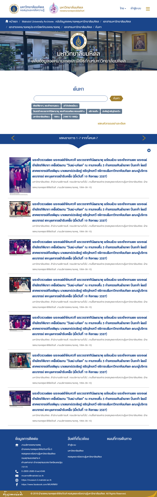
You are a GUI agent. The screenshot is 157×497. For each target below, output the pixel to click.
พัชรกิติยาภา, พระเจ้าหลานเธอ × (46, 106)
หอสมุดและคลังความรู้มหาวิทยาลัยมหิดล (85, 457)
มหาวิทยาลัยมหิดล (75, 451)
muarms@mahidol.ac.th (32, 476)
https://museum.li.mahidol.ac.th (36, 480)
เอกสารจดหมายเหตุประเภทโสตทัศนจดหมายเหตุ (34, 27)
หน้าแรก (13, 21)
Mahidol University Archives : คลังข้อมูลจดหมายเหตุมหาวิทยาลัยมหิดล (60, 21)
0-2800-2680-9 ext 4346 (33, 471)
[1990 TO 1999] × (70, 116)
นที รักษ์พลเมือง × (70, 106)
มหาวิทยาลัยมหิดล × (41, 116)
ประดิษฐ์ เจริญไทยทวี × (111, 111)
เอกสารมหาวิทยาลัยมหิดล (117, 21)
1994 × (56, 116)
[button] (123, 8)
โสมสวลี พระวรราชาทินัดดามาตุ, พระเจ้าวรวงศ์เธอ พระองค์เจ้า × (59, 111)
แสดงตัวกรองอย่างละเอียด (112, 123)
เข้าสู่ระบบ (72, 445)
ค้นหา (116, 98)
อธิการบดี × (93, 111)
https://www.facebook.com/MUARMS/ (39, 484)
